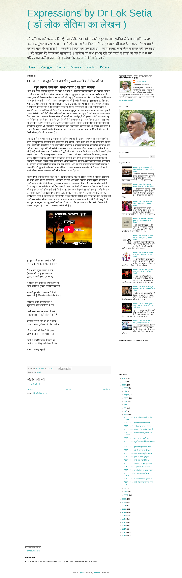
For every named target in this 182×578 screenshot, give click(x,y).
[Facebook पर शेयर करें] (67, 368)
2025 (124, 382)
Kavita (90, 67)
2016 (124, 522)
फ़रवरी (126, 492)
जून (125, 408)
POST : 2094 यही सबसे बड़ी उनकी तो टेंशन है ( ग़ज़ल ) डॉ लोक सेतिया (143, 170)
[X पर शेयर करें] (64, 368)
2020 (124, 509)
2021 (124, 506)
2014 (124, 529)
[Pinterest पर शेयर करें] (70, 368)
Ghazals (76, 67)
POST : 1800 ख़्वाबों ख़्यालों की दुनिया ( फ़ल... (138, 454)
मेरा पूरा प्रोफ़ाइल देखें (126, 100)
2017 (124, 519)
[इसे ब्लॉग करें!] (61, 368)
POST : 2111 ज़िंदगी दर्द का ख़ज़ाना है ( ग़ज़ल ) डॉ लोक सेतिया (143, 186)
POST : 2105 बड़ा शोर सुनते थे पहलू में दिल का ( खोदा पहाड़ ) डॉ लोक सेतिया (143, 306)
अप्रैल (126, 415)
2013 (124, 532)
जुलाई (126, 405)
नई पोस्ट (30, 389)
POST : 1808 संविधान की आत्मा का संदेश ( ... (138, 423)
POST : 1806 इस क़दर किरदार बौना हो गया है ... (139, 429)
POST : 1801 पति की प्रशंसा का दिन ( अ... (138, 450)
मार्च (125, 488)
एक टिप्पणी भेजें (35, 384)
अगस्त (126, 401)
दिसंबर (126, 388)
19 (34, 372)
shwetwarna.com (33, 551)
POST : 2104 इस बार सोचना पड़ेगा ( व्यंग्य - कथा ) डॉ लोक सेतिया (142, 204)
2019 (124, 512)
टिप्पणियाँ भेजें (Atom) (41, 393)
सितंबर (126, 398)
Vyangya (46, 67)
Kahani (104, 67)
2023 (124, 499)
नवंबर (126, 391)
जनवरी (126, 495)
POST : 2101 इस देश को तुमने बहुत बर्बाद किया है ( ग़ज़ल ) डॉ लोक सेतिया (144, 289)
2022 (124, 502)
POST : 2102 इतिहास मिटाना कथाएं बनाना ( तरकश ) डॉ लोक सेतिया (143, 255)
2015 (124, 526)
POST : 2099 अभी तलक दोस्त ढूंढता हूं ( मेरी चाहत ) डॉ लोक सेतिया (143, 220)
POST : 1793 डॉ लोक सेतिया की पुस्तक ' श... (138, 479)
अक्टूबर (126, 395)
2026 (124, 378)
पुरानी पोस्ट (106, 389)
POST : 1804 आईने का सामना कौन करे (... (138, 438)
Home (31, 67)
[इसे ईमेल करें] (59, 368)
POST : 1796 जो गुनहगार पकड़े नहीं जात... (137, 467)
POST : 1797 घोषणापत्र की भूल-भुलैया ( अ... (138, 463)
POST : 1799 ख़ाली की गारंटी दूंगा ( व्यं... (137, 457)
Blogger (97, 573)
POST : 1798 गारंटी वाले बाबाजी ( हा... (136, 460)
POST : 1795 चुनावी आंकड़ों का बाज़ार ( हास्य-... (139, 470)
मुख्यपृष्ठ (68, 389)
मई (125, 411)
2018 (124, 516)
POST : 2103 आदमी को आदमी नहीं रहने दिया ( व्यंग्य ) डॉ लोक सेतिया (143, 237)
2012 (124, 536)
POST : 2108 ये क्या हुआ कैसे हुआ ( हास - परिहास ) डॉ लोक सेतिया (143, 272)
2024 (124, 385)
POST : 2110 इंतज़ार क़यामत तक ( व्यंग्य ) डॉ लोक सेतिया (142, 322)
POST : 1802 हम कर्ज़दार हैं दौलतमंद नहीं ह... (138, 447)
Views (61, 67)
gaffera (82, 573)
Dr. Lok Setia (141, 81)
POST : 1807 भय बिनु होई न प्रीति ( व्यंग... (137, 426)
